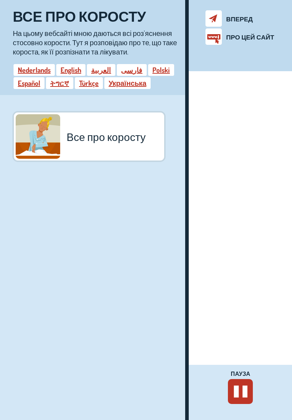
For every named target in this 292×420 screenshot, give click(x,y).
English (71, 69)
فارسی (131, 69)
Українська (127, 83)
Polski (161, 69)
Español (29, 83)
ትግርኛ (59, 83)
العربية (101, 69)
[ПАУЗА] (240, 391)
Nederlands (34, 69)
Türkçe (89, 83)
